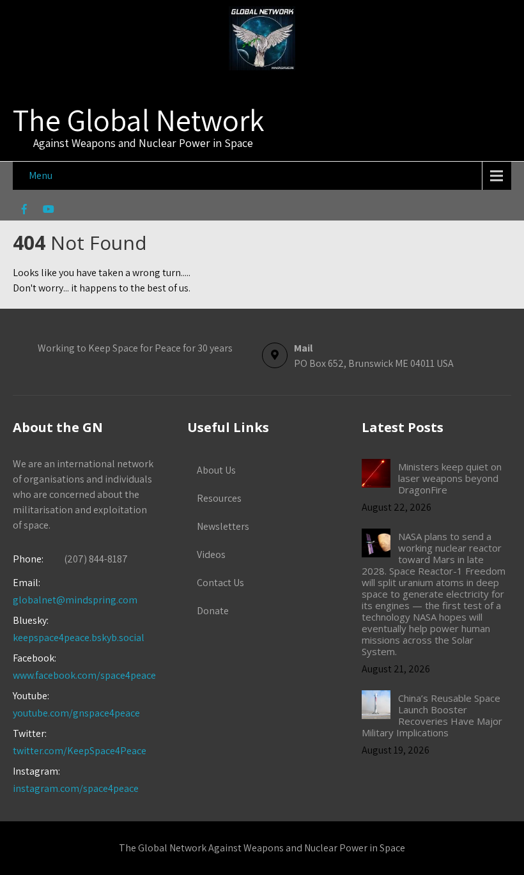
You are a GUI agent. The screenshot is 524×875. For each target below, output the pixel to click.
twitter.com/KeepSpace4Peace (79, 750)
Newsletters (223, 526)
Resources (219, 498)
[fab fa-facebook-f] (24, 211)
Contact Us (220, 582)
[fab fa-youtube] (48, 211)
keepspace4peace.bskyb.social (78, 637)
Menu (40, 175)
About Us (216, 470)
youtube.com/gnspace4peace (76, 713)
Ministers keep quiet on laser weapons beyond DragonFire (450, 478)
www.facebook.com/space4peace (84, 675)
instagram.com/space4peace (76, 788)
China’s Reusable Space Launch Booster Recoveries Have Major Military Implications (432, 715)
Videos (211, 554)
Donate (213, 610)
